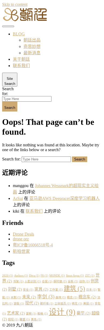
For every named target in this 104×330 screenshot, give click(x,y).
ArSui (18, 198)
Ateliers (21, 275)
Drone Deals (23, 234)
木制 (16, 297)
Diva (34, 275)
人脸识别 (33, 281)
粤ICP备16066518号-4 (33, 245)
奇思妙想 (32, 46)
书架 (18, 281)
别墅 (15, 289)
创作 (84, 281)
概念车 (87, 297)
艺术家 (16, 313)
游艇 (19, 303)
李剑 (45, 296)
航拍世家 (21, 251)
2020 (7, 275)
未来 (29, 297)
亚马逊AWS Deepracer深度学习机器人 (64, 198)
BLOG (19, 34)
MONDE (57, 275)
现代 (32, 303)
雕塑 (24, 319)
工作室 (56, 289)
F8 (44, 275)
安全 (28, 289)
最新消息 (32, 53)
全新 (73, 281)
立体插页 (62, 303)
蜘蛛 (42, 313)
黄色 (36, 319)
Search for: (8, 91)
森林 (60, 297)
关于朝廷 (21, 59)
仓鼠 (47, 281)
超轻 (13, 319)
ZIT (89, 275)
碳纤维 (46, 303)
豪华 (83, 313)
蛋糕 (31, 313)
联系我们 (21, 65)
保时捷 (60, 281)
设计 (62, 312)
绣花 (77, 303)
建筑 (74, 288)
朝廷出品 (32, 40)
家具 (41, 289)
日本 (91, 289)
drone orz (21, 239)
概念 (72, 297)
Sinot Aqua (75, 275)
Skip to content (14, 4)
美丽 (88, 303)
